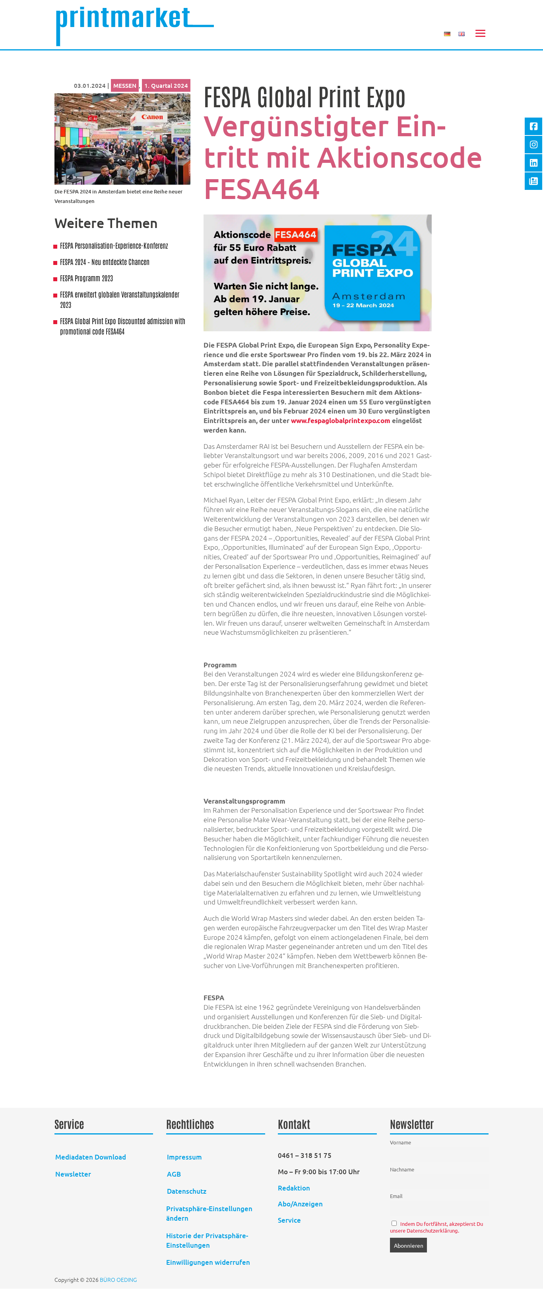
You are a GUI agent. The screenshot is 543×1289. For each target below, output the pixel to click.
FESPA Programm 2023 (86, 277)
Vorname (400, 1142)
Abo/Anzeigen (300, 1203)
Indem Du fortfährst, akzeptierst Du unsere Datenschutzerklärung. (436, 1227)
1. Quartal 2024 (166, 85)
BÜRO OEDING (118, 1279)
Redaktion (295, 1187)
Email (396, 1195)
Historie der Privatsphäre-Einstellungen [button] (207, 1240)
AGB (174, 1174)
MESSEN (124, 85)
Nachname (402, 1169)
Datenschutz (186, 1191)
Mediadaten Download (90, 1156)
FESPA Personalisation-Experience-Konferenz (114, 245)
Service (289, 1220)
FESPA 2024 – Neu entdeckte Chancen (104, 261)
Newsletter (73, 1174)
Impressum (184, 1156)
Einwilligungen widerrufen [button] (208, 1262)
